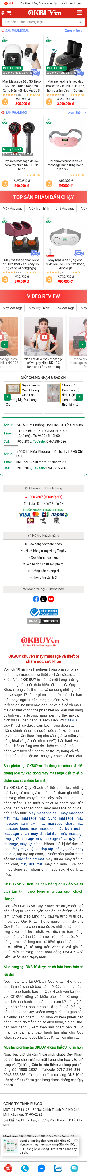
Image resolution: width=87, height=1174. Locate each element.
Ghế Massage (65, 208)
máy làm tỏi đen (45, 834)
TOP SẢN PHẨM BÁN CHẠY (43, 197)
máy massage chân (56, 823)
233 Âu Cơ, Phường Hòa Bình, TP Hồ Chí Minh (49, 425)
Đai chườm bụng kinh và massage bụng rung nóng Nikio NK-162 (65, 165)
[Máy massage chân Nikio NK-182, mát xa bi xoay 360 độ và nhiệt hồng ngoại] (21, 237)
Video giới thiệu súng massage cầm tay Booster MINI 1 (43, 363)
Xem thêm (73, 31)
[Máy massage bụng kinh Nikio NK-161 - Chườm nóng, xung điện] (65, 237)
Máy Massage (13, 208)
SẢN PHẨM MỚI (16, 112)
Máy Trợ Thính (39, 208)
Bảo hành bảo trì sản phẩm (44, 564)
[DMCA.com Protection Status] (43, 620)
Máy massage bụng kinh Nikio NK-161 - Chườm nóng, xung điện (65, 264)
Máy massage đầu (44, 813)
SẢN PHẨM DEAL (17, 31)
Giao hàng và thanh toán (44, 544)
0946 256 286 (56, 468)
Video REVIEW (43, 296)
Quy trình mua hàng (44, 557)
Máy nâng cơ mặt (30, 859)
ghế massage (23, 839)
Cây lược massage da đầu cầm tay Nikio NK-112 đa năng (22, 165)
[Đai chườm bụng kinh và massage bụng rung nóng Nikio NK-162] (65, 138)
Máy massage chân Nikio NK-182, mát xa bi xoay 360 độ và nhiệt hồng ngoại (22, 264)
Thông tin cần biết (44, 577)
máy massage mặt (29, 818)
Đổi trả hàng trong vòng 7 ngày (44, 551)
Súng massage (60, 818)
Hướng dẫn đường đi (44, 571)
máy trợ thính (30, 844)
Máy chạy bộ (23, 849)
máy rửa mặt (31, 864)
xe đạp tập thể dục (51, 849)
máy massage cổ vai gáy (55, 839)
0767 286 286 (56, 442)
